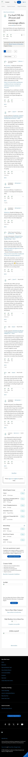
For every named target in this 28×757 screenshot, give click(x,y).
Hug (11, 36)
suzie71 (14, 25)
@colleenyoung (11, 233)
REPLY (5, 104)
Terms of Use (4, 747)
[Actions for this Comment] (23, 100)
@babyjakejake (18, 183)
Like (4, 36)
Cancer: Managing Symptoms (10, 505)
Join (19, 2)
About (3, 662)
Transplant (5, 539)
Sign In (24, 2)
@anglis (10, 248)
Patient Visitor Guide (5, 698)
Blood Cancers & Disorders (8, 12)
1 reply (5, 106)
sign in (10, 478)
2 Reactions (6, 224)
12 (15, 51)
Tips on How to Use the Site (14, 612)
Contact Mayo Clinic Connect (7, 680)
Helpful (7, 36)
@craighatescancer (17, 248)
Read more (14, 602)
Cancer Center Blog (5, 690)
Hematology (6, 528)
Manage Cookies (17, 747)
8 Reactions (6, 175)
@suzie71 (8, 65)
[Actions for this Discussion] (24, 35)
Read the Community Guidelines (11, 574)
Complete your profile (14, 624)
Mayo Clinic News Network (7, 708)
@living (6, 248)
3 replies (5, 202)
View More (14, 473)
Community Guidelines (6, 672)
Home (3, 6)
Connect (7, 2)
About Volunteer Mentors (6, 670)
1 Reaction (6, 392)
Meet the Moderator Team (7, 667)
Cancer (5, 493)
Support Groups (11, 6)
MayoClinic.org (4, 738)
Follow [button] (22, 493)
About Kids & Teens (8, 510)
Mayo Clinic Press (5, 695)
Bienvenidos (14, 645)
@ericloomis (16, 433)
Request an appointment (14, 556)
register (16, 478)
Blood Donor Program (8, 534)
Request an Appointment (14, 715)
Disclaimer (4, 675)
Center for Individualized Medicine (8, 693)
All (24, 490)
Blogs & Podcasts (22, 6)
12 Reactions (5, 38)
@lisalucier (20, 61)
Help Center (4, 677)
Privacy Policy (11, 747)
